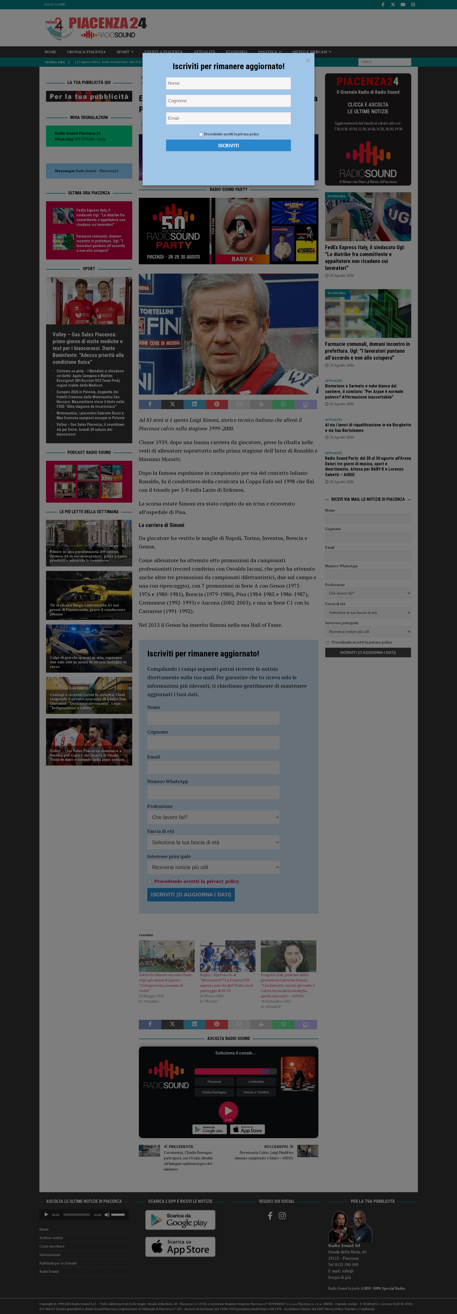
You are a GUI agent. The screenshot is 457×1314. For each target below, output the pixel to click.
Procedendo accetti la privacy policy (231, 134)
